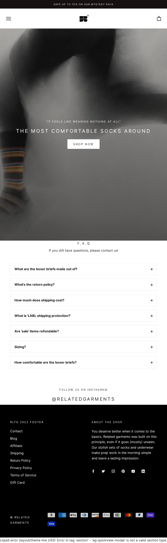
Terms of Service (23, 475)
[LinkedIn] (143, 470)
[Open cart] (159, 18)
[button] (83, 269)
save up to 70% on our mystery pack (83, 4)
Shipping (17, 453)
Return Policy (20, 460)
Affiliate (16, 446)
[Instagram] (113, 470)
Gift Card (17, 482)
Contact (16, 431)
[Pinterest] (123, 470)
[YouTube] (133, 470)
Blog (13, 438)
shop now (83, 144)
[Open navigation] (8, 18)
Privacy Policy (21, 468)
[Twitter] (103, 470)
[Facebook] (93, 470)
